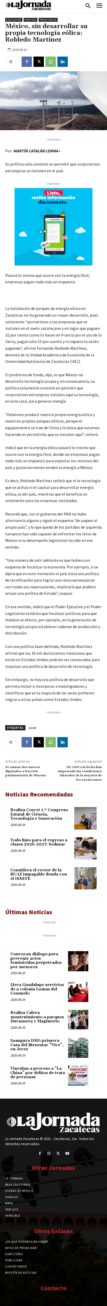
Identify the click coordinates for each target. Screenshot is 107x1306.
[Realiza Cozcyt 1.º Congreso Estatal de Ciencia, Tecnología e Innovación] (85, 818)
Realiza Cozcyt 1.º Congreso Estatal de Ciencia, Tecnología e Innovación (39, 814)
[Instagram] (49, 1153)
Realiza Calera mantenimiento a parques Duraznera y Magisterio (37, 1017)
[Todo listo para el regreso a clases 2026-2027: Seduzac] (85, 848)
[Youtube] (67, 1153)
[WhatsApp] (50, 62)
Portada (30, 19)
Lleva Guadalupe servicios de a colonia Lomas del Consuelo (37, 989)
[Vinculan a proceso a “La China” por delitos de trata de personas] (78, 1076)
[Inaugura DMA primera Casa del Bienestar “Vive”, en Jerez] (78, 1048)
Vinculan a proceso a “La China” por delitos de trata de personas (37, 1073)
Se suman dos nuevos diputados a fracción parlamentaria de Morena (25, 771)
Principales (48, 19)
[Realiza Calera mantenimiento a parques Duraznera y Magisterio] (78, 1020)
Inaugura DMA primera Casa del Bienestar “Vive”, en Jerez (37, 1045)
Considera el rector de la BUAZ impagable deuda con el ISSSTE (38, 874)
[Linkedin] (62, 62)
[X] (39, 62)
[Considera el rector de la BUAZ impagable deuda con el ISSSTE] (85, 878)
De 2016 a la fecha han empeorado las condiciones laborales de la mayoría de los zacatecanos (79, 773)
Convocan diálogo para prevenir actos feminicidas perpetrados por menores (36, 960)
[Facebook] (27, 62)
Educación (13, 19)
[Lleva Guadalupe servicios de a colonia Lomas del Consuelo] (78, 992)
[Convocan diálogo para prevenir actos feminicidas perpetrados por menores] (78, 961)
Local (32, 728)
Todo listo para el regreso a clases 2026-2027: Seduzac (38, 842)
